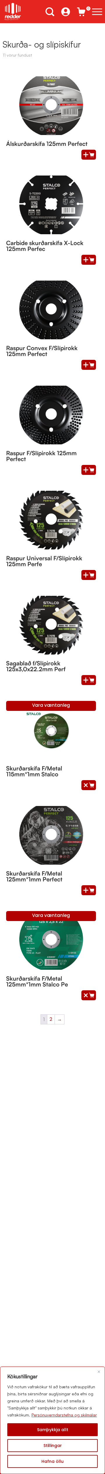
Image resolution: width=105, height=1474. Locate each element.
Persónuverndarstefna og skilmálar (64, 1414)
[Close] (98, 1371)
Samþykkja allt (52, 1430)
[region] (52, 1420)
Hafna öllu (52, 1461)
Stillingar (52, 1445)
